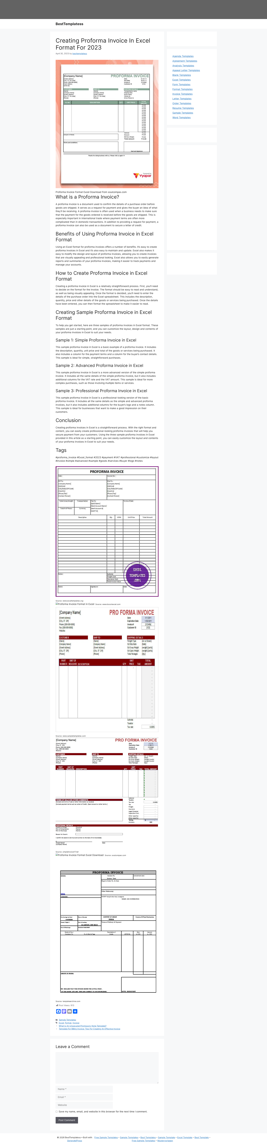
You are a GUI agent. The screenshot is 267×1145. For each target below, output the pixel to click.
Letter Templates (181, 98)
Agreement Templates (184, 61)
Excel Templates (181, 79)
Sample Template (166, 1137)
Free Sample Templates (106, 1137)
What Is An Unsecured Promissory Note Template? (82, 1026)
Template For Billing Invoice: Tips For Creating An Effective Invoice (89, 1029)
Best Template (202, 1137)
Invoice (76, 1023)
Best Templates (148, 1137)
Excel (61, 1023)
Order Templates (181, 103)
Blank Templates (181, 75)
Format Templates (182, 89)
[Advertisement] (191, 199)
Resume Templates (183, 108)
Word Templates (181, 117)
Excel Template (184, 1137)
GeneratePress (74, 1140)
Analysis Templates (183, 65)
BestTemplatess (69, 24)
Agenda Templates (183, 56)
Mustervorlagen (165, 1140)
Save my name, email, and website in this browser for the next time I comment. (103, 1111)
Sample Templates (67, 1020)
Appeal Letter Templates (186, 70)
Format (68, 1023)
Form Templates (181, 84)
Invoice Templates (182, 94)
